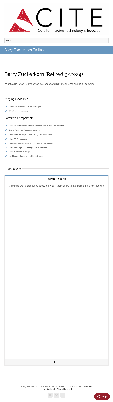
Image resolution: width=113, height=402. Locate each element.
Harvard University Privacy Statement (56, 389)
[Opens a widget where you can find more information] (102, 397)
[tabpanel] (56, 270)
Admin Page (87, 387)
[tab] (56, 178)
